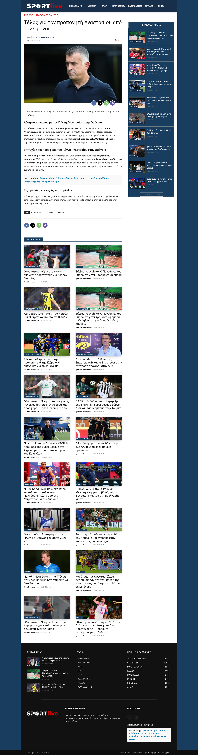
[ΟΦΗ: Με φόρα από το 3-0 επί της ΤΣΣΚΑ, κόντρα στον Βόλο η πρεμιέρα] (99, 428)
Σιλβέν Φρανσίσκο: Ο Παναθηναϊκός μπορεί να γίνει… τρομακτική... (56, 673)
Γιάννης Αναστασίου (38, 212)
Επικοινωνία (137, 752)
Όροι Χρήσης (149, 752)
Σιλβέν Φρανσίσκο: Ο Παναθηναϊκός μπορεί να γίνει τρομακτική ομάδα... (160, 35)
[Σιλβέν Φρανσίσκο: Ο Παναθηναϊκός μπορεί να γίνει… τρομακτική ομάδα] (99, 256)
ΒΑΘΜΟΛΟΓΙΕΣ (135, 6)
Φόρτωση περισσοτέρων (150, 194)
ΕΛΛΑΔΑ (79, 267)
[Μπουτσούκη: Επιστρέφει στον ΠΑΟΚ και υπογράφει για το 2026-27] (47, 519)
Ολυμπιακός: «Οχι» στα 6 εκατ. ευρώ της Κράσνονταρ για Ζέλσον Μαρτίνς (45, 275)
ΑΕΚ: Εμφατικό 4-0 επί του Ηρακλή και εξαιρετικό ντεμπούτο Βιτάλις (46, 315)
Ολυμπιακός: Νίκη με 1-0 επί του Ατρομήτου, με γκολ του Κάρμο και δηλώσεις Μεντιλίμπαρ (46, 625)
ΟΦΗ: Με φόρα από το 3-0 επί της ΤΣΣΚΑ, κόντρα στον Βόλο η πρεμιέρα (97, 447)
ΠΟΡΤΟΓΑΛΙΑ (81, 530)
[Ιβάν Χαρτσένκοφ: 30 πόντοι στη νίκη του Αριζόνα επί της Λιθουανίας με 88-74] (137, 151)
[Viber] (112, 103)
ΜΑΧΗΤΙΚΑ (29, 484)
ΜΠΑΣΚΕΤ (92, 6)
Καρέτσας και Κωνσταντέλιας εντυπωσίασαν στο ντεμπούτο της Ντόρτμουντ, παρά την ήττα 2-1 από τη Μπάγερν (98, 581)
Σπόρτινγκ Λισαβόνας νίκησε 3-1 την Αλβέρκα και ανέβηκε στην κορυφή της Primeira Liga (96, 538)
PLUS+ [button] (161, 6)
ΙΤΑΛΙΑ (27, 572)
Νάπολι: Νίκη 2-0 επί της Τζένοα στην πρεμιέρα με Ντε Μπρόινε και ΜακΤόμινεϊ (46, 580)
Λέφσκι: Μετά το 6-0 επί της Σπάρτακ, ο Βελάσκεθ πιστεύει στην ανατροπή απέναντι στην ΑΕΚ (99, 363)
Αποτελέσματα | (134, 724)
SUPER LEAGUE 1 (31, 267)
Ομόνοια (52, 212)
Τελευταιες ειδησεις (47, 15)
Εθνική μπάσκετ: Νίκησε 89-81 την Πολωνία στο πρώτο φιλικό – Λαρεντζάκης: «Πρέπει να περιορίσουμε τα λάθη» (98, 627)
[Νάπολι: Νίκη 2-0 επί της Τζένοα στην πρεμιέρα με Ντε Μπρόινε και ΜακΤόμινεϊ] (47, 561)
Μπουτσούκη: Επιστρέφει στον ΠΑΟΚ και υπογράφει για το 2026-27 (45, 538)
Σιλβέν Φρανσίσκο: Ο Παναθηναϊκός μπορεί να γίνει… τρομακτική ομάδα (99, 273)
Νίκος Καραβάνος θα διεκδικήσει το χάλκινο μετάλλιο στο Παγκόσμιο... (158, 67)
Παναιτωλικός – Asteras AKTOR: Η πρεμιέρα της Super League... (159, 84)
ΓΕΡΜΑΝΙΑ (80, 572)
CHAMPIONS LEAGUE (33, 354)
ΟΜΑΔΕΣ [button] (149, 6)
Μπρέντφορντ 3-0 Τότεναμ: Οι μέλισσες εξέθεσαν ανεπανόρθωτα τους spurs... (159, 51)
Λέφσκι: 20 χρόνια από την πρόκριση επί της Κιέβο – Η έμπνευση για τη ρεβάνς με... (42, 363)
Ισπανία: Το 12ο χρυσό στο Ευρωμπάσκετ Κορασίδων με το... (159, 100)
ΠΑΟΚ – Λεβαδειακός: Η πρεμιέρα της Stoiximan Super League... (159, 165)
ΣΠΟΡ (104, 6)
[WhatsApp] (106, 103)
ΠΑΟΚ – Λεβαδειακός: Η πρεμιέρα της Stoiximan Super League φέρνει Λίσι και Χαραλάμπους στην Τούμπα (98, 405)
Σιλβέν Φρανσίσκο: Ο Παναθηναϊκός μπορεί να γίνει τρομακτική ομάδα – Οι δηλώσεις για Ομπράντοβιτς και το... (98, 318)
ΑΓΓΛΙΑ (132, 58)
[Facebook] (94, 103)
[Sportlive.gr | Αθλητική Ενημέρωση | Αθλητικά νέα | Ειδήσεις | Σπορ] (42, 713)
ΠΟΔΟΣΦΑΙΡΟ (75, 6)
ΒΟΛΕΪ (78, 484)
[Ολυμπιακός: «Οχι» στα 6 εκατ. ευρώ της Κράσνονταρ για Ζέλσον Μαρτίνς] (47, 256)
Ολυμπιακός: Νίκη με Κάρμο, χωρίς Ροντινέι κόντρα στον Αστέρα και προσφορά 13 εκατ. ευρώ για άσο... (46, 405)
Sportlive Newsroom (45, 37)
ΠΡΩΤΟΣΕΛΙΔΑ (119, 6)
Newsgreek (148, 724)
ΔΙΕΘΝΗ (132, 155)
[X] (100, 103)
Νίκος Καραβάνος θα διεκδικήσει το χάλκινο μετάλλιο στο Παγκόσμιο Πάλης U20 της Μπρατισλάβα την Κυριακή (45, 494)
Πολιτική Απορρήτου (163, 752)
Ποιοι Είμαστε (125, 752)
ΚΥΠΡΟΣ (28, 15)
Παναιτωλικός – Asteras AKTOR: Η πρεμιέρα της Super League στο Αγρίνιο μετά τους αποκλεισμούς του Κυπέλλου (46, 448)
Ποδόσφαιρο (62, 212)
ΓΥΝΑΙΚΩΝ (133, 106)
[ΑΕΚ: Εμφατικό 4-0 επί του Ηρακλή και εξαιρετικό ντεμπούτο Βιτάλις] (47, 298)
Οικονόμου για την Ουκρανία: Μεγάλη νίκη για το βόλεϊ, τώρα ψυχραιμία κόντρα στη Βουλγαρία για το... (97, 494)
